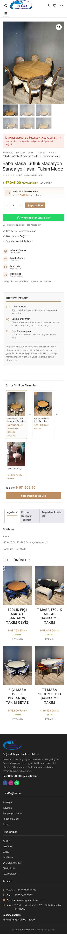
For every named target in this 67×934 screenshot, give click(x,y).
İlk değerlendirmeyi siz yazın (29, 175)
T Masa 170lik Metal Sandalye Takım (49, 616)
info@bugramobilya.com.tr (30, 900)
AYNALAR (7, 846)
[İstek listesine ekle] (29, 570)
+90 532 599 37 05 (26, 890)
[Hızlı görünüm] (29, 583)
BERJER (7, 851)
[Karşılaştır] (29, 577)
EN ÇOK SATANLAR (12, 862)
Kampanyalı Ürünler (13, 813)
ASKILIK (6, 840)
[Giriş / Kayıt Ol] (48, 5)
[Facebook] (5, 782)
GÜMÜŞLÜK (9, 868)
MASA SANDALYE (23, 281)
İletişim (6, 824)
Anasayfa (8, 802)
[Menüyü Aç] (6, 13)
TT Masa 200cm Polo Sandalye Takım (49, 696)
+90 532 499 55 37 (23, 895)
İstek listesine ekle (15, 224)
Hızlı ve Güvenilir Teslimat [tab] (26, 516)
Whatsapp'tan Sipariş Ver (35, 217)
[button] (59, 27)
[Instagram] (10, 782)
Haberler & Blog (11, 818)
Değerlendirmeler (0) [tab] (52, 514)
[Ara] (6, 5)
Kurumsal (7, 807)
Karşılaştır (36, 224)
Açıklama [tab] (12, 512)
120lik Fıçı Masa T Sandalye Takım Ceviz (17, 616)
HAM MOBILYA (10, 873)
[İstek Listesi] (54, 5)
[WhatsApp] (16, 782)
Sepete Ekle (35, 205)
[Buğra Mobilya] (21, 5)
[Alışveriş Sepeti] (61, 5)
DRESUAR (8, 857)
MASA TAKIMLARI (42, 281)
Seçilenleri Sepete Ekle (33, 495)
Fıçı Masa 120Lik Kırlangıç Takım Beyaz (17, 696)
